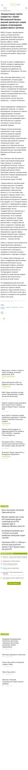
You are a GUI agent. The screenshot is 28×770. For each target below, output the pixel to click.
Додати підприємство (14, 583)
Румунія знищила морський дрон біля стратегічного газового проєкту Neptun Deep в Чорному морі (14, 406)
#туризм (3, 308)
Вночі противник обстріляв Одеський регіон (13, 511)
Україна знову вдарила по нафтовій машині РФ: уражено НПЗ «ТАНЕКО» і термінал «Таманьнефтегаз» (13, 432)
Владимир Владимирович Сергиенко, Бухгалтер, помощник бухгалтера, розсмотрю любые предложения (11, 643)
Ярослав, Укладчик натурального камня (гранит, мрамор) (13, 682)
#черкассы (8, 307)
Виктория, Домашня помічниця (13, 655)
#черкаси (3, 307)
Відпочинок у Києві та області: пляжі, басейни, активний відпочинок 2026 (13, 372)
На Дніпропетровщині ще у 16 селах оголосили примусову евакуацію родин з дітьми (13, 534)
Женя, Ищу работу (8, 672)
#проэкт (22, 307)
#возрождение (15, 307)
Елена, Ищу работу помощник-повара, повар (13, 663)
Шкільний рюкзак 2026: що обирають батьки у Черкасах (12, 383)
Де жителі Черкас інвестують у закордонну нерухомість (13, 453)
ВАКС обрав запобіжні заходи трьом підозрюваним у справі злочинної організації (13, 394)
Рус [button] (5, 8)
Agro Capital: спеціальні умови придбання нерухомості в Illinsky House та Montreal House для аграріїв (14, 418)
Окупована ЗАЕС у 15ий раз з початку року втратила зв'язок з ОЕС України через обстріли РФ (13, 444)
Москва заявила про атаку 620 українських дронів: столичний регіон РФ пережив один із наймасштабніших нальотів (13, 521)
